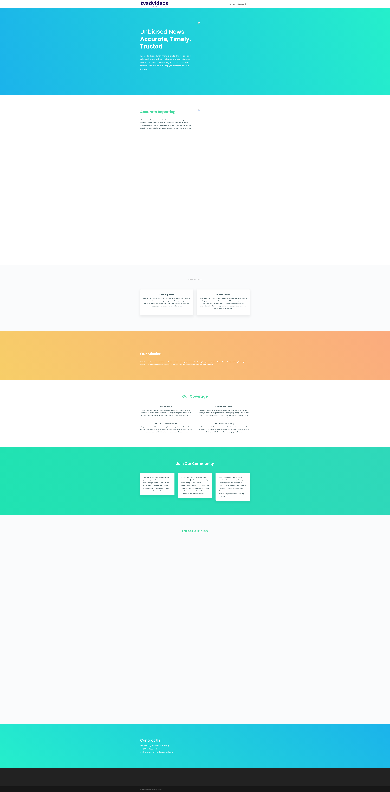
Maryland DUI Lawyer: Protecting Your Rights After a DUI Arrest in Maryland (176, 600)
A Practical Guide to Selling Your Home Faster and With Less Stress (172, 675)
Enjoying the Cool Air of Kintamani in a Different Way (166, 562)
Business (232, 4)
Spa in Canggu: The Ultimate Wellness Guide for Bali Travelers (170, 619)
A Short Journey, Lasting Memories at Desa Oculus (165, 656)
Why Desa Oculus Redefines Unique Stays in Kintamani (167, 581)
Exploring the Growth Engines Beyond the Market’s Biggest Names (172, 543)
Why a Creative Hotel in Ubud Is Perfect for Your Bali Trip (167, 637)
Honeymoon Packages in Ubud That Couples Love (164, 694)
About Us (240, 4)
